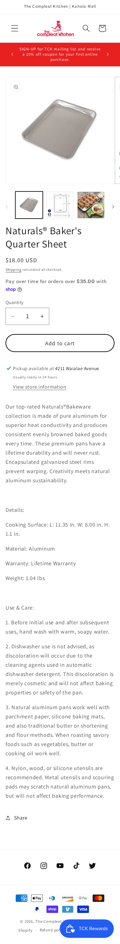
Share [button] (20, 817)
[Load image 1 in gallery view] (29, 205)
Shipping (14, 269)
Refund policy (53, 930)
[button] (15, 28)
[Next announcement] (107, 54)
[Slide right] (113, 207)
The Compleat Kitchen (56, 921)
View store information (39, 386)
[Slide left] (7, 207)
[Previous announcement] (12, 54)
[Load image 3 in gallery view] (91, 205)
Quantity (15, 302)
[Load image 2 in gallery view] (60, 205)
